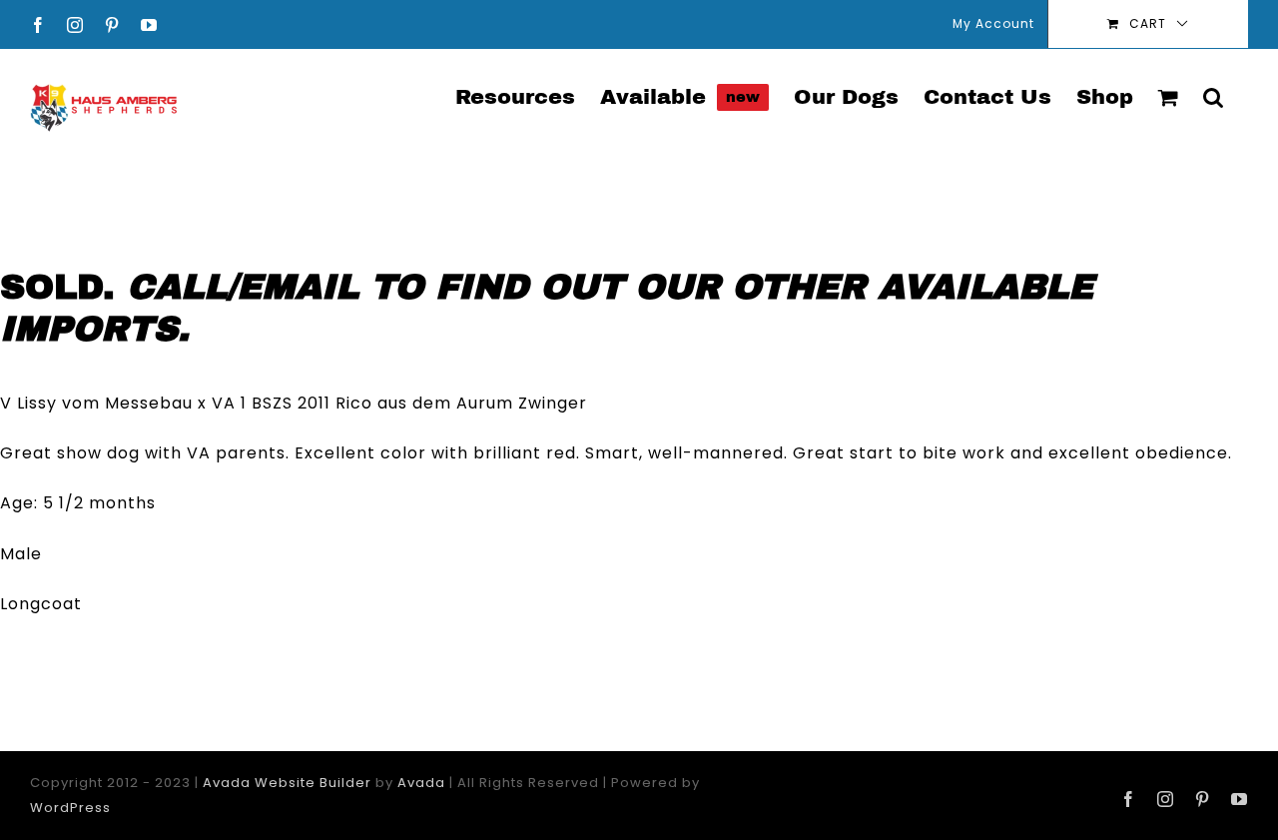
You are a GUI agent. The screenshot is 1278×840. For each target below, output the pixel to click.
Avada (421, 782)
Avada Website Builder (287, 782)
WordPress (70, 807)
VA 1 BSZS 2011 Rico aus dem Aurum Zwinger (399, 403)
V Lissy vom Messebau (96, 403)
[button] (1213, 96)
